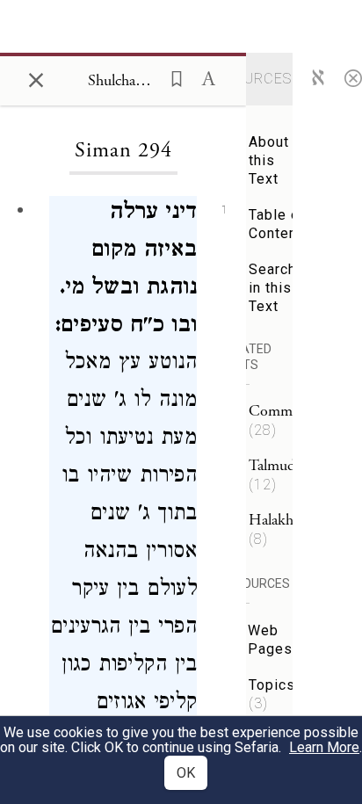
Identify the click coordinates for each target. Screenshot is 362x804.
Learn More (324, 747)
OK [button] (186, 772)
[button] (171, 77)
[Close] (353, 77)
